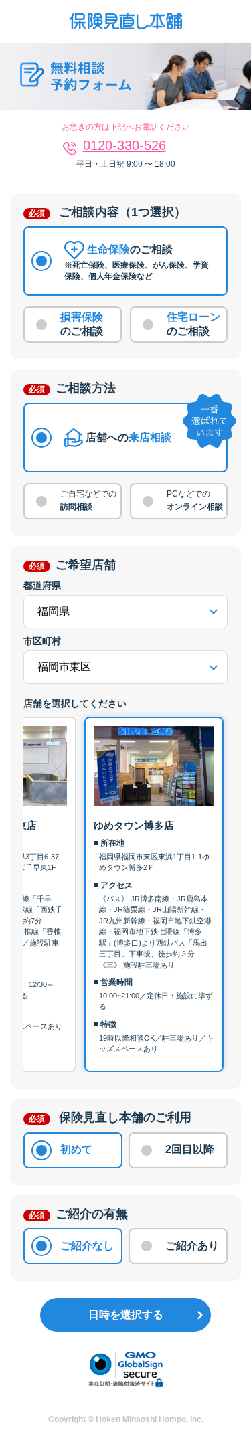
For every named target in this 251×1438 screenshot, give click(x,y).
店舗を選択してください (75, 703)
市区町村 (42, 641)
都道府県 (42, 585)
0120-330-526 (124, 145)
